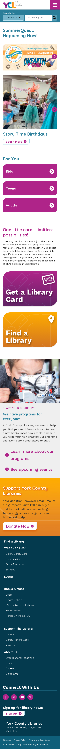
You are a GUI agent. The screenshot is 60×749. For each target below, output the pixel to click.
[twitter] (30, 697)
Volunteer (11, 645)
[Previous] (6, 56)
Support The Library (18, 628)
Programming (13, 559)
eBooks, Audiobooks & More (21, 605)
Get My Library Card (16, 553)
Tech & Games (13, 610)
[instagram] (14, 697)
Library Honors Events (18, 639)
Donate (10, 634)
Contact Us (12, 673)
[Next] (54, 56)
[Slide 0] (30, 67)
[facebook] (6, 697)
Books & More (14, 589)
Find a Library (14, 541)
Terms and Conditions (39, 740)
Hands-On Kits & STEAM (18, 615)
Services (10, 569)
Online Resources (15, 564)
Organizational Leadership (20, 657)
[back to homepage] (12, 4)
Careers (10, 668)
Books (9, 594)
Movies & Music (14, 600)
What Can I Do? (15, 548)
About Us (10, 652)
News (9, 663)
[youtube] (22, 697)
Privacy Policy (20, 740)
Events (9, 576)
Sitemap (7, 740)
